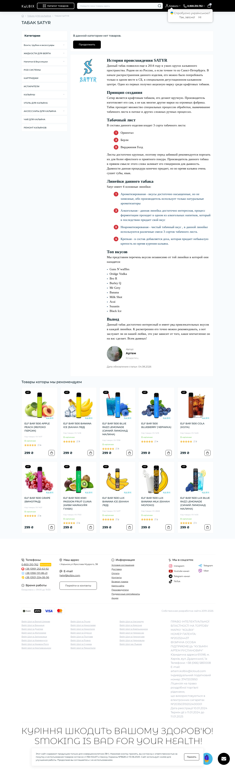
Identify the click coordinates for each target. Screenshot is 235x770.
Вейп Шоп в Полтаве (82, 636)
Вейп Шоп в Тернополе (83, 648)
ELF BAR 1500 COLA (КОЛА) (192, 425)
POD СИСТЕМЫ (32, 70)
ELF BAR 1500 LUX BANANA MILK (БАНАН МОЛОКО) (155, 501)
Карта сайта (117, 585)
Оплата (115, 573)
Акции (114, 598)
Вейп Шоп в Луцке (80, 621)
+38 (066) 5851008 (198, 662)
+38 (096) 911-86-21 (36, 573)
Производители (120, 589)
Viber (206, 570)
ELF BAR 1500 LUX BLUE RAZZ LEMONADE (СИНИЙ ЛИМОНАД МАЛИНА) (195, 503)
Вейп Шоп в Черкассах (132, 632)
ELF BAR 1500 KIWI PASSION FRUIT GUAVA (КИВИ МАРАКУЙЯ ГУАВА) (77, 503)
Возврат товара (119, 581)
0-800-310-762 (30, 564)
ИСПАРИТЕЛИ (31, 86)
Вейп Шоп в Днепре (32, 629)
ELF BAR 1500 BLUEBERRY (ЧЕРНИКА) (156, 425)
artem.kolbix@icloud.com (188, 671)
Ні (199, 17)
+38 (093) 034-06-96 (37, 577)
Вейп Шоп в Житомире (34, 632)
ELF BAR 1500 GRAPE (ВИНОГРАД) (37, 499)
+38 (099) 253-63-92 (37, 568)
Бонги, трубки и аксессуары (39, 45)
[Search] (159, 6)
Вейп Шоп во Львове (131, 644)
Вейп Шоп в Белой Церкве (36, 621)
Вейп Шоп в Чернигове (132, 636)
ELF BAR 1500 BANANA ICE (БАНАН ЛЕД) (77, 425)
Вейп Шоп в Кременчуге (34, 640)
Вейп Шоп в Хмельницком (134, 629)
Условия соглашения (122, 565)
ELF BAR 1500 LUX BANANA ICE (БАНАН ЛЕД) (115, 501)
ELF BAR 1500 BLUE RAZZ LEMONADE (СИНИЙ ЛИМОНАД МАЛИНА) (115, 429)
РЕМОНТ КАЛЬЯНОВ (35, 127)
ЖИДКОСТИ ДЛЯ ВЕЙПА (37, 53)
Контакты (116, 577)
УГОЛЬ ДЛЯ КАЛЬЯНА (36, 103)
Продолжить (87, 44)
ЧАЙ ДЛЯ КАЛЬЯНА (34, 119)
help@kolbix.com (70, 575)
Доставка (116, 569)
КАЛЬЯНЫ (29, 94)
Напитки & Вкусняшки (36, 61)
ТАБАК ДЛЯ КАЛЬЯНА (39, 16)
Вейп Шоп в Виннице (33, 625)
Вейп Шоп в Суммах (81, 644)
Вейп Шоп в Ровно (81, 640)
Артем (131, 353)
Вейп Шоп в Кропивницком (36, 648)
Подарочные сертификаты (125, 594)
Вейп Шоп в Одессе (81, 632)
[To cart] (52, 453)
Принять (191, 757)
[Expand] (63, 45)
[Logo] (28, 6)
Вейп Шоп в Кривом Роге (35, 644)
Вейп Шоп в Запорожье (34, 636)
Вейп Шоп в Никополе (83, 629)
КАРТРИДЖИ (31, 78)
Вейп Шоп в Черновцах (132, 640)
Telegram (208, 565)
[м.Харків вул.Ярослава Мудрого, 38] (68, 546)
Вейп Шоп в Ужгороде (132, 621)
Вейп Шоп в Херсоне (131, 625)
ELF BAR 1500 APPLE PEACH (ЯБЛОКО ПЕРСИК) (37, 427)
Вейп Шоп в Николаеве (83, 625)
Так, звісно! (187, 17)
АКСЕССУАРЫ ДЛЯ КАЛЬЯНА (40, 111)
